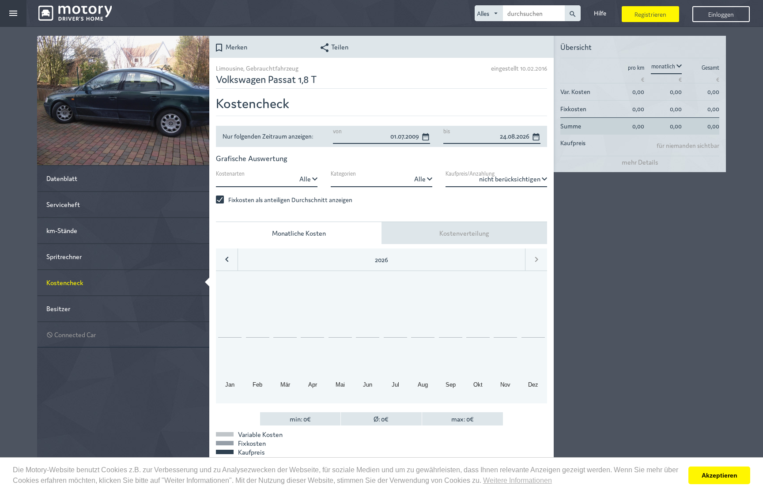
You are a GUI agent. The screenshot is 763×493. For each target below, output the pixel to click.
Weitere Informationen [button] (517, 480)
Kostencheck (64, 282)
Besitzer (58, 308)
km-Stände (61, 230)
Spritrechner (64, 256)
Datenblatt (61, 178)
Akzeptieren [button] (719, 475)
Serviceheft (63, 204)
